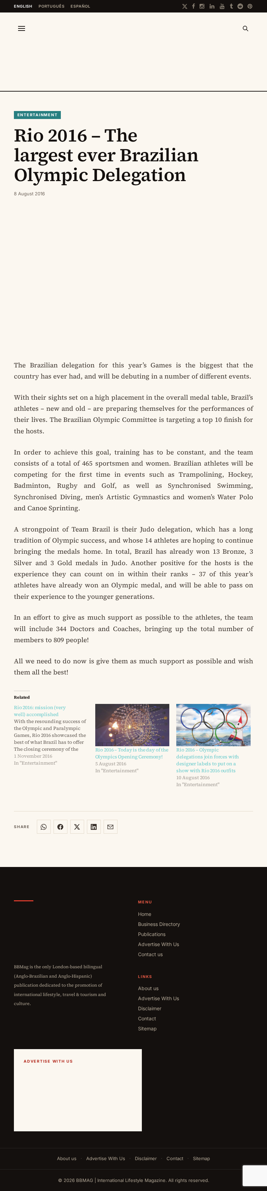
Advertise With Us (158, 944)
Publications (151, 934)
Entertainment (37, 114)
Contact (147, 1018)
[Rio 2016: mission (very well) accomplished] (54, 735)
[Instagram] (202, 6)
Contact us (150, 954)
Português (52, 6)
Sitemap (147, 1028)
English (23, 6)
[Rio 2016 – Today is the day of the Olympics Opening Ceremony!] (132, 725)
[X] (184, 6)
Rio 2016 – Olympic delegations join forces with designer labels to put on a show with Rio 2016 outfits (207, 760)
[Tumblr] (231, 6)
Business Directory (159, 924)
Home (144, 914)
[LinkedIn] (212, 6)
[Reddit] (240, 6)
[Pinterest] (250, 6)
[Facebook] (193, 6)
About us (148, 988)
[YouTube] (222, 6)
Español (80, 6)
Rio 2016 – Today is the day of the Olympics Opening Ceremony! (131, 753)
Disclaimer (149, 1008)
